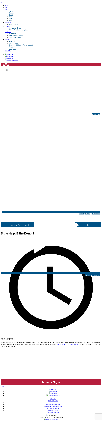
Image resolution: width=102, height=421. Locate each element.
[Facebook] (9, 54)
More (2, 386)
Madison (3, 73)
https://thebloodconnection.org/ (68, 344)
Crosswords (50, 225)
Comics (38, 225)
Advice (27, 225)
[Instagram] (9, 56)
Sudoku (76, 225)
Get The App (96, 213)
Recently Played (84, 213)
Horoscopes (64, 225)
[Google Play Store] (11, 60)
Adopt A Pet (15, 225)
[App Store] (9, 58)
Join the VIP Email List (92, 275)
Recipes (87, 225)
